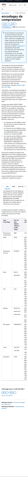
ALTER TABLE (7, 87)
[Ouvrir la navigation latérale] (2, 9)
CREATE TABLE (21, 85)
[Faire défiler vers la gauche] (3, 186)
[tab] (7, 186)
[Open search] (25, 5)
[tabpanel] (14, 197)
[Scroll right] (22, 5)
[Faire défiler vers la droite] (25, 186)
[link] (20, 13)
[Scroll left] (8, 5)
